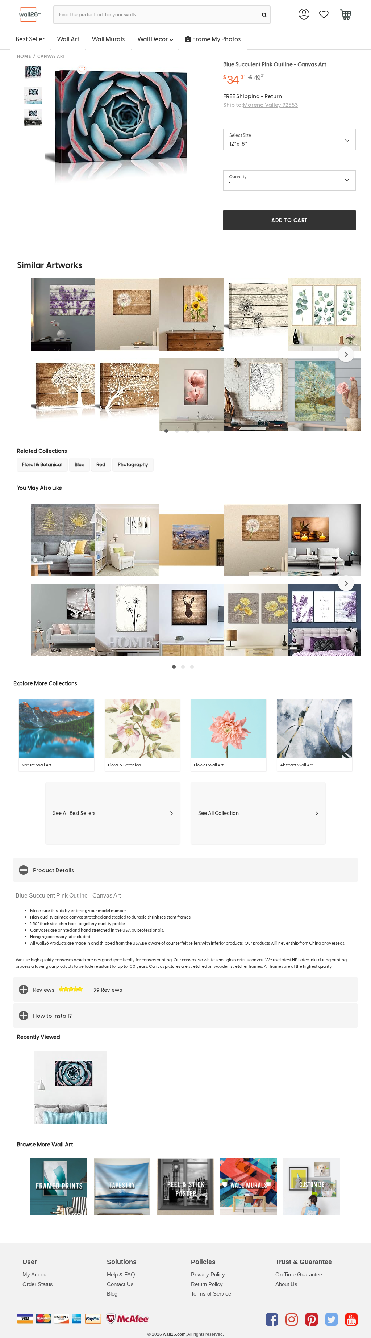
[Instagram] (292, 1320)
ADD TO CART (289, 220)
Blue (79, 464)
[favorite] (323, 14)
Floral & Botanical (42, 464)
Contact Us (120, 1284)
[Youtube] (351, 1320)
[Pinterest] (312, 1320)
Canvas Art (51, 55)
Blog (112, 1294)
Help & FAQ (121, 1274)
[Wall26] (27, 14)
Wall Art (68, 38)
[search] (264, 14)
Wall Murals (108, 38)
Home (24, 55)
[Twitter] (332, 1320)
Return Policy (207, 1284)
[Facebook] (273, 1320)
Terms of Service (211, 1294)
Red (100, 464)
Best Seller (30, 38)
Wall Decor (153, 38)
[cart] (345, 15)
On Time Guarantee (298, 1274)
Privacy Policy (208, 1274)
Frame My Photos (216, 38)
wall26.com (174, 1334)
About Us (286, 1284)
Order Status (37, 1284)
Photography (133, 464)
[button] (346, 354)
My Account (36, 1274)
